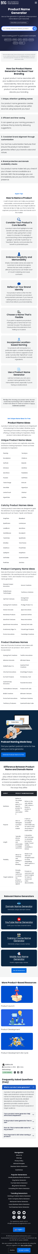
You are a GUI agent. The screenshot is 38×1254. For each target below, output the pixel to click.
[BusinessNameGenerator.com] (9, 3)
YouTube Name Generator (19, 922)
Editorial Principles (19, 1163)
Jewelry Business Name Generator (19, 1177)
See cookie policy (26, 1245)
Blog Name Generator (19, 1186)
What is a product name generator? (17, 1087)
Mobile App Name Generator (19, 958)
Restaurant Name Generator (19, 1201)
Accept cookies (24, 1250)
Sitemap (19, 1158)
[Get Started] (34, 28)
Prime (14, 40)
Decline (12, 1250)
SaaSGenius (19, 1170)
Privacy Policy (19, 1161)
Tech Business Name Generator (19, 1207)
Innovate (8, 40)
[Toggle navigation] (36, 3)
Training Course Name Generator (19, 939)
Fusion (31, 40)
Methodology (6, 1069)
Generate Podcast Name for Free (13, 755)
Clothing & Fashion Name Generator (19, 1196)
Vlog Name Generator (19, 1180)
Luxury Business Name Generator (19, 1204)
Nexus (25, 40)
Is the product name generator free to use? (18, 1121)
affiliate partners (25, 56)
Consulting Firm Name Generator (19, 1188)
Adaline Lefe (9, 1064)
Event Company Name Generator (19, 1199)
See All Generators (19, 970)
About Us (19, 1155)
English (19, 1229)
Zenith (16, 43)
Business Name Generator (19, 1166)
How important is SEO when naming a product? (17, 1135)
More (21, 43)
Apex (19, 40)
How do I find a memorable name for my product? (17, 1128)
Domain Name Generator (19, 906)
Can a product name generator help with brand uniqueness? (17, 1114)
